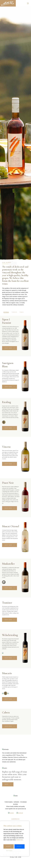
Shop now (8, 348)
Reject (19, 846)
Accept (8, 846)
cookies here (19, 840)
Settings (9, 850)
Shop (7, 784)
